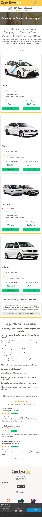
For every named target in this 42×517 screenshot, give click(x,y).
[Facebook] (23, 486)
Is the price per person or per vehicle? (13, 349)
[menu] (39, 3)
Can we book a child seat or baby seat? (14, 373)
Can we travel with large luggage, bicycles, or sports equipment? (18, 378)
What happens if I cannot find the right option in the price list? (19, 388)
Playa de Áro (16, 410)
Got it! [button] (34, 510)
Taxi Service (15, 428)
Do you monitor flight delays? (11, 369)
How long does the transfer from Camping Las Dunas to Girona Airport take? (19, 360)
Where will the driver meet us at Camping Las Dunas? (19, 365)
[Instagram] (19, 486)
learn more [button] (4, 515)
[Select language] (35, 3)
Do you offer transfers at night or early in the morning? (19, 383)
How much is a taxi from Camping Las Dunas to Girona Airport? (20, 336)
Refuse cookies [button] (18, 510)
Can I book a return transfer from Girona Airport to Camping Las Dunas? (18, 354)
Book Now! (11, 109)
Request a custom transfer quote (21, 314)
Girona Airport (6, 410)
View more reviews (21, 459)
